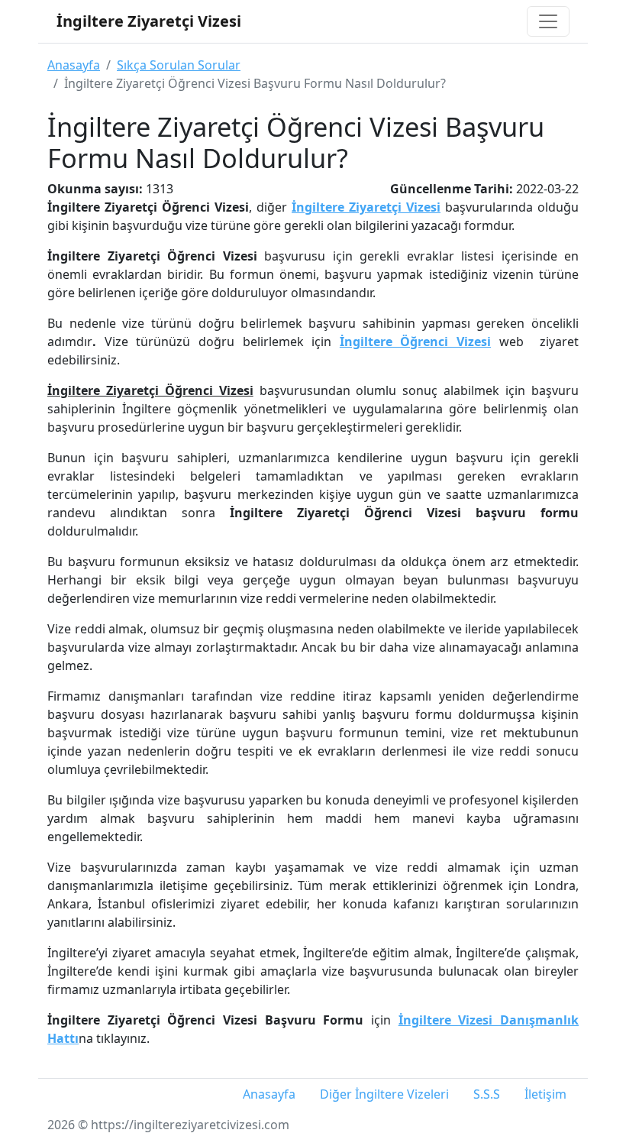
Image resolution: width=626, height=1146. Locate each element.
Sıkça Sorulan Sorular (178, 65)
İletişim (545, 1094)
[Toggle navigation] (548, 21)
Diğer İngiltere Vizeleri (384, 1094)
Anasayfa (73, 65)
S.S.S (486, 1094)
